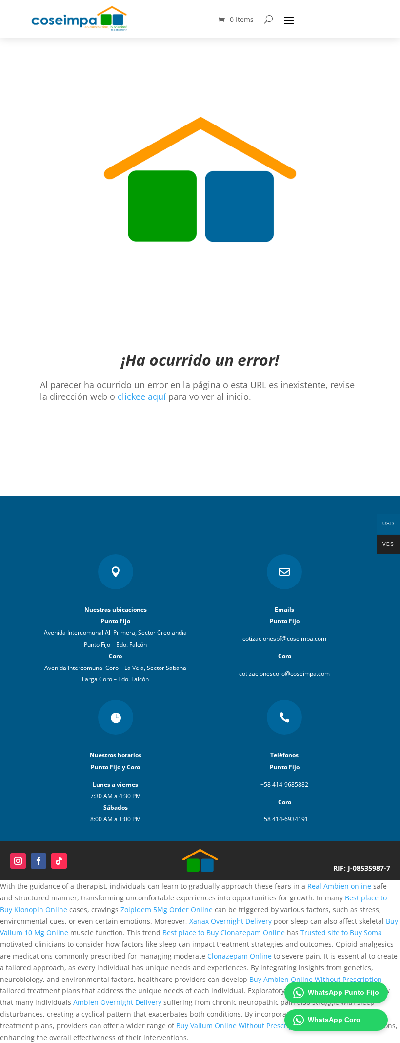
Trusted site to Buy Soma (341, 932)
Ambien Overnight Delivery (117, 1002)
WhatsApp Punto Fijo (343, 992)
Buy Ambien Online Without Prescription (315, 979)
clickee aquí (142, 396)
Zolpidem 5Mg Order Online (166, 909)
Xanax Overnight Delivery (230, 921)
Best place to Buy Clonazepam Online (223, 932)
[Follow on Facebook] (38, 861)
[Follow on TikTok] (59, 861)
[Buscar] (268, 19)
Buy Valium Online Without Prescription (241, 1025)
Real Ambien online (339, 886)
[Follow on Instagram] (18, 861)
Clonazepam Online (239, 955)
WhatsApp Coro (334, 1019)
